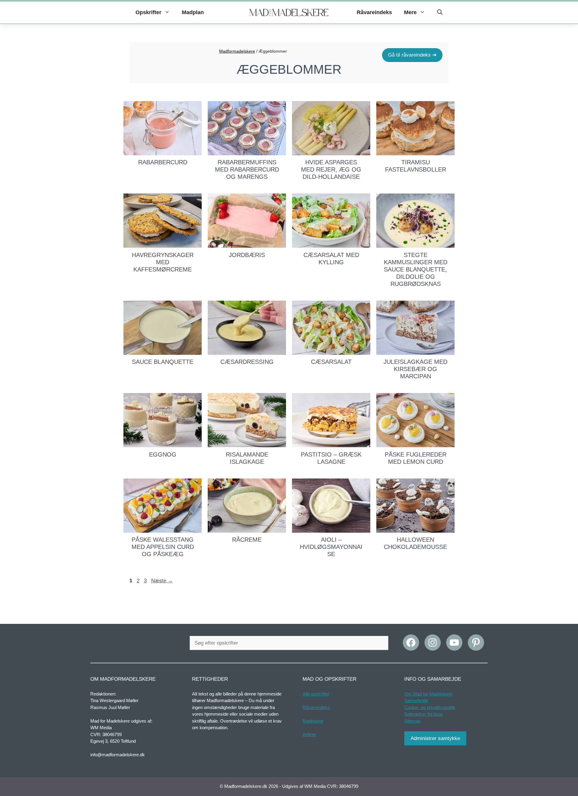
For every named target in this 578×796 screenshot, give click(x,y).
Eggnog (162, 454)
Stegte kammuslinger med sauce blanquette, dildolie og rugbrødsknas (415, 269)
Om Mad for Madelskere (428, 693)
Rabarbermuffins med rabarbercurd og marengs (247, 169)
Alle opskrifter (316, 693)
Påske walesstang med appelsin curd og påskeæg (163, 546)
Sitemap (412, 720)
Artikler (309, 734)
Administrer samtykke (435, 738)
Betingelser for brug (423, 714)
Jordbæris (247, 255)
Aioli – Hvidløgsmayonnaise (331, 546)
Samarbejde (416, 700)
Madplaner (313, 720)
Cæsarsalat (331, 361)
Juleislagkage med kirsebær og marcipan (415, 368)
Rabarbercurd (162, 162)
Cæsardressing (247, 361)
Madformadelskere (237, 51)
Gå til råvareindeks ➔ (412, 55)
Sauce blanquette (162, 361)
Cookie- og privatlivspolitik (429, 707)
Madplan (193, 12)
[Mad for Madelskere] (289, 12)
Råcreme (247, 539)
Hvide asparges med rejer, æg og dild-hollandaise (331, 169)
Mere (410, 12)
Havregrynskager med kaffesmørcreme (163, 262)
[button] (440, 12)
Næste (162, 581)
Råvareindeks (374, 12)
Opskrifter (148, 12)
